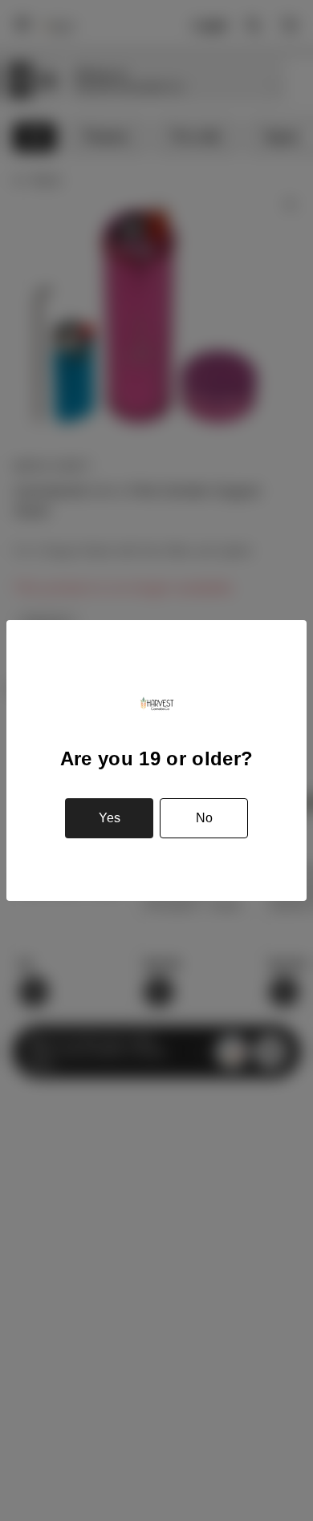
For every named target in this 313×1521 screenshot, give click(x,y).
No (204, 818)
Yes (109, 818)
